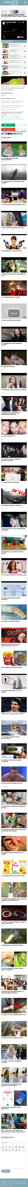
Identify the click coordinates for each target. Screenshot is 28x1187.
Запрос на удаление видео (18, 1181)
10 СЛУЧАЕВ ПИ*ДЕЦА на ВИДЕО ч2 (11, 505)
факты (11, 116)
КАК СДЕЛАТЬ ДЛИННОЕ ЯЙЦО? (10, 621)
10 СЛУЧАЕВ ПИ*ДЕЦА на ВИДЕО (10, 297)
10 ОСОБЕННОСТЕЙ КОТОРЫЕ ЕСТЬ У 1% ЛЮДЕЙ (13, 853)
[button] (2, 1147)
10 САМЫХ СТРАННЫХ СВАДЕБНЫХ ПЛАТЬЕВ (11, 1062)
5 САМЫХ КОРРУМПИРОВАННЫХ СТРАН (12, 227)
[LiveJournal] (11, 134)
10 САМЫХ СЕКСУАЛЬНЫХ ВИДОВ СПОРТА (13, 204)
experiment (4, 118)
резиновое (7, 119)
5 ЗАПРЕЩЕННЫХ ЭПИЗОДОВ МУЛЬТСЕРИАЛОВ (9, 159)
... (6, 120)
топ (8, 117)
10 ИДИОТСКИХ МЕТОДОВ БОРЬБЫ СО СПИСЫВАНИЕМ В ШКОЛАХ (12, 992)
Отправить (6, 1171)
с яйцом (18, 118)
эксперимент (11, 118)
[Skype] (19, 134)
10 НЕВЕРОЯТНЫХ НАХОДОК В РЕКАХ (12, 945)
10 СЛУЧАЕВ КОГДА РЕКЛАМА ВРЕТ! (11, 667)
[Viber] (15, 134)
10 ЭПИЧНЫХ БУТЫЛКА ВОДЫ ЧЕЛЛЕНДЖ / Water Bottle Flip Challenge (14, 830)
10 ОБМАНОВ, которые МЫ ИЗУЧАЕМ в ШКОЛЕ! (12, 552)
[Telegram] (22, 134)
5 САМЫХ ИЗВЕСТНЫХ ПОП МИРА (11, 320)
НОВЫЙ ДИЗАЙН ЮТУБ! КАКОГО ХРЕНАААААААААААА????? (10, 645)
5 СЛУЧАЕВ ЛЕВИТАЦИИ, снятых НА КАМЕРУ (11, 691)
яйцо (22, 118)
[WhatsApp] (17, 134)
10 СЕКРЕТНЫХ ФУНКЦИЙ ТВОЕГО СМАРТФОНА (11, 1108)
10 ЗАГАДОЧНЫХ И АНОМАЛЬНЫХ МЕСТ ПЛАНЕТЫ (12, 182)
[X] (9, 134)
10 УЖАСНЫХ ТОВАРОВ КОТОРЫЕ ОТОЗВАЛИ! (11, 761)
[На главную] (9, 2)
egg (21, 117)
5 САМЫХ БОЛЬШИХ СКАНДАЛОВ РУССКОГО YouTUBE (11, 460)
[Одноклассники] (4, 134)
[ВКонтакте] (2, 134)
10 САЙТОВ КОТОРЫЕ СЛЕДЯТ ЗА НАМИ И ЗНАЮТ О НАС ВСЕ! (13, 923)
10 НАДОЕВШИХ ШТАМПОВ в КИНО (11, 250)
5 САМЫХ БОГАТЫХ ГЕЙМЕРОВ (10, 482)
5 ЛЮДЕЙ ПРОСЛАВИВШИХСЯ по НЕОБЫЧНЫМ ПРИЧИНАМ (10, 414)
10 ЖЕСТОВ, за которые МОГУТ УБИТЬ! (12, 713)
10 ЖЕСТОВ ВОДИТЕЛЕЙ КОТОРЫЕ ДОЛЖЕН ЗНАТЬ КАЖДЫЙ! (11, 1085)
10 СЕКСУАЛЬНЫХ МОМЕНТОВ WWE (11, 783)
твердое (13, 119)
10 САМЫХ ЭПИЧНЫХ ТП (8, 436)
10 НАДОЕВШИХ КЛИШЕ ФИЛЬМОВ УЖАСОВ (11, 344)
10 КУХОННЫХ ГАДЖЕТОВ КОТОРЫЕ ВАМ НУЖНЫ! (13, 807)
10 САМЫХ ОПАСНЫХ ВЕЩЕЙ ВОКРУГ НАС (13, 1014)
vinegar (17, 117)
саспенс (6, 116)
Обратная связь (5, 1181)
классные (4, 117)
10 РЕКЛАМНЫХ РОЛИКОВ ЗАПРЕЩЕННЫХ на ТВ (13, 275)
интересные (17, 116)
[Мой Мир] (6, 134)
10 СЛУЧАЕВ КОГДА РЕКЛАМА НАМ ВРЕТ (13, 875)
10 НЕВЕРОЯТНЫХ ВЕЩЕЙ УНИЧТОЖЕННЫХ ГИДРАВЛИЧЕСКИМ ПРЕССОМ (14, 900)
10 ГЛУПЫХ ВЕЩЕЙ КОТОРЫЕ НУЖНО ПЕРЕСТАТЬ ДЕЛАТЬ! (12, 969)
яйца (2, 119)
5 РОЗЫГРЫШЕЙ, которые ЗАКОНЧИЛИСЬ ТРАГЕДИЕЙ (13, 529)
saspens (12, 117)
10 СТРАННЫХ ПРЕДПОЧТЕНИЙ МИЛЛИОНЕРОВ (10, 738)
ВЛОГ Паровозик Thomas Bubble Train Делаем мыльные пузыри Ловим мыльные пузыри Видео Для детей (13, 1131)
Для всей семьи (12, 114)
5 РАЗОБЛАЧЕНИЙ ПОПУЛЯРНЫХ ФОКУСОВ (11, 599)
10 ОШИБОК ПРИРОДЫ (7, 366)
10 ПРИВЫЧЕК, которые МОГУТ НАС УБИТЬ (13, 389)
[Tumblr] (13, 134)
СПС (19, 114)
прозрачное (19, 119)
